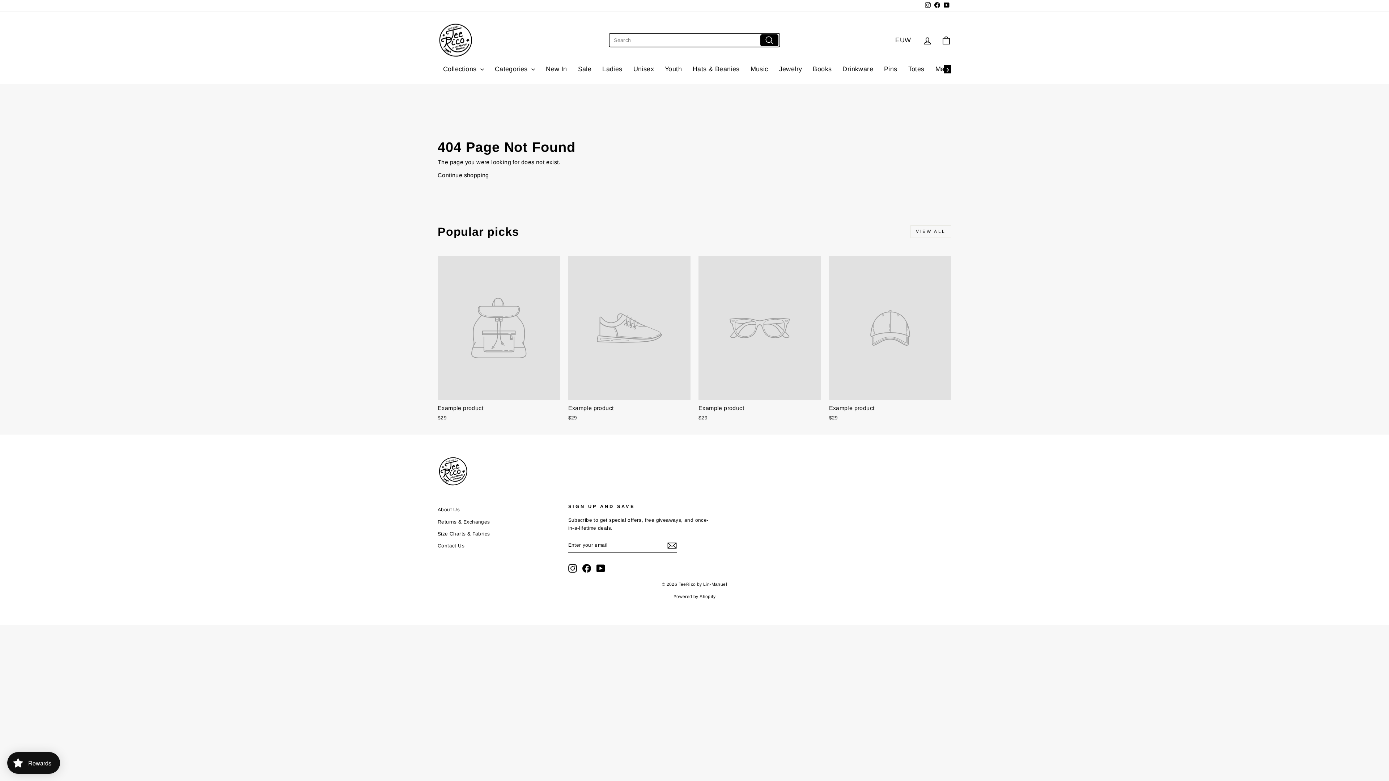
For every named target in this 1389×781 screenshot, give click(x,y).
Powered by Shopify (694, 596)
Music (759, 69)
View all (931, 231)
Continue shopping (463, 175)
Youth (673, 69)
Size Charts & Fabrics (464, 534)
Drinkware (857, 69)
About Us (449, 509)
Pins (890, 69)
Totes (916, 69)
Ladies (612, 69)
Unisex (643, 69)
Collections (461, 69)
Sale (585, 69)
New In (556, 69)
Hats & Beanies (716, 69)
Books (822, 69)
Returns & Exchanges (464, 522)
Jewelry (790, 69)
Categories (512, 69)
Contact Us (451, 546)
